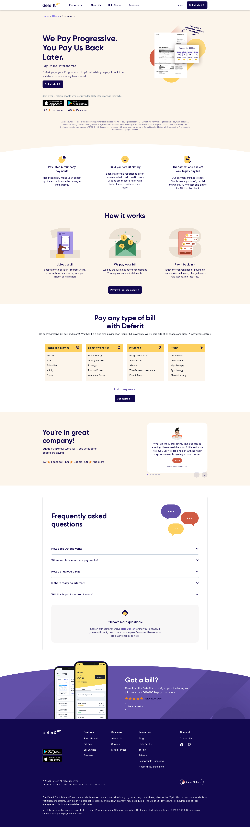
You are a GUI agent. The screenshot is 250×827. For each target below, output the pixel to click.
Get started (195, 5)
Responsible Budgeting (151, 761)
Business (134, 5)
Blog (141, 738)
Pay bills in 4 (91, 738)
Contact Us (186, 738)
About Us (95, 5)
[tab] (125, 550)
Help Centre (145, 744)
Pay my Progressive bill (123, 290)
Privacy (143, 755)
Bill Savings (90, 749)
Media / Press (118, 749)
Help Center (115, 5)
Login (180, 5)
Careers (115, 744)
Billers (55, 16)
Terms (142, 749)
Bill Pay (88, 744)
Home (46, 16)
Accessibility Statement (151, 766)
